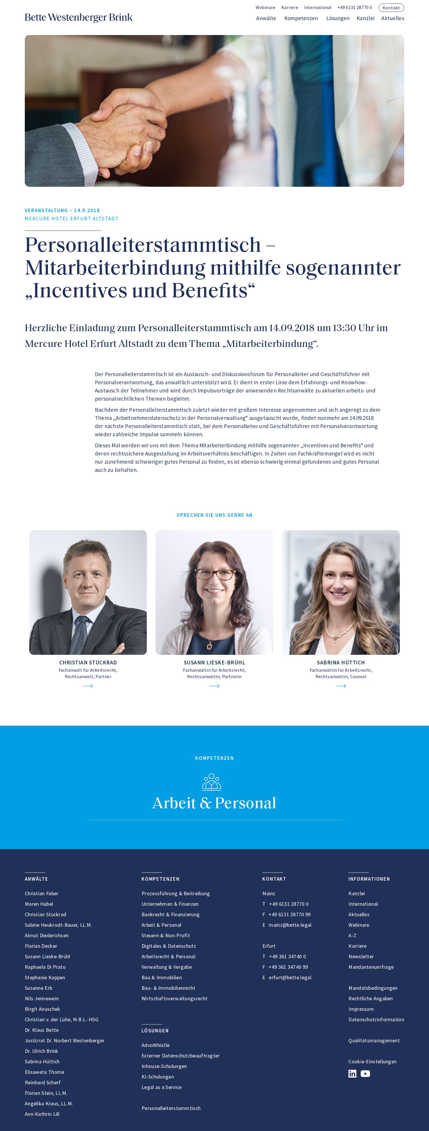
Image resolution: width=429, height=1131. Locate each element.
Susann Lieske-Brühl (214, 662)
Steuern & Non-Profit (166, 935)
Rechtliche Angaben (370, 998)
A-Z (352, 935)
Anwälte (266, 18)
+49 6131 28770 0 (354, 7)
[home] (79, 18)
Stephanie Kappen (45, 977)
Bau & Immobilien (162, 977)
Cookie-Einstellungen (372, 1061)
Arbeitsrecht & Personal (169, 956)
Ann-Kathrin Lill (42, 1114)
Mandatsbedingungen (372, 988)
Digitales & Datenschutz (169, 945)
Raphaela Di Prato (45, 967)
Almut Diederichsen (47, 935)
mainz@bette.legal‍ (290, 924)
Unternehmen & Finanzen (170, 903)
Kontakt (391, 8)
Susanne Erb (38, 988)
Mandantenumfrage (371, 967)
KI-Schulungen (158, 1076)
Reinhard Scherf (43, 1082)
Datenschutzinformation (376, 1019)
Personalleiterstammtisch (171, 1108)
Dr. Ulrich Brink (41, 1051)
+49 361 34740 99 (288, 967)
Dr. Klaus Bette (42, 1030)
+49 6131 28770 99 (289, 914)
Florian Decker (41, 945)
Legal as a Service (162, 1087)
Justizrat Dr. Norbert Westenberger (64, 1040)
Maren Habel (39, 903)
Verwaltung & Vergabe (167, 967)
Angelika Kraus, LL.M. (49, 1103)
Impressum (361, 1009)
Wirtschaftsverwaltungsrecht (174, 998)
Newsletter (361, 956)
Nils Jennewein (42, 998)
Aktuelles (392, 18)
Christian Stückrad (88, 662)
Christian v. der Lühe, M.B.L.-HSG (61, 1019)
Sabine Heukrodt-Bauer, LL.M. (58, 924)
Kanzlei (365, 18)
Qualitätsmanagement (374, 1040)
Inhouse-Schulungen (164, 1066)
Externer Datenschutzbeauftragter (181, 1055)
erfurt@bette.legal (290, 977)
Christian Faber (42, 893)
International (363, 903)
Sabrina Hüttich (341, 662)
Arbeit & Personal (214, 804)
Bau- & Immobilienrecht (169, 988)
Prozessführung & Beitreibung (176, 893)
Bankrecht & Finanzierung (171, 914)
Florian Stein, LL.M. (46, 1093)
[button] (318, 8)
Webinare (265, 7)
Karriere (289, 7)
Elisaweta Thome (44, 1072)
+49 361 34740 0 (287, 956)
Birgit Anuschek (42, 1009)
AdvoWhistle (156, 1045)
